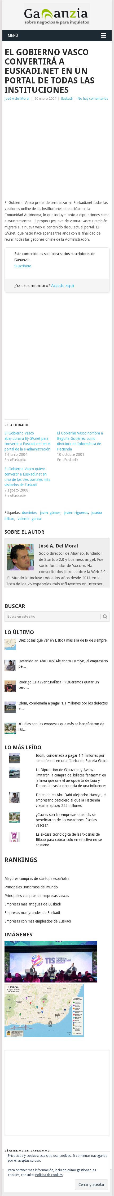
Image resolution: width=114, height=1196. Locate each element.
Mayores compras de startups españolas (37, 878)
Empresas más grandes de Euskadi (32, 913)
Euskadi (67, 98)
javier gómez (50, 512)
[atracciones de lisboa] (44, 1036)
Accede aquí (62, 285)
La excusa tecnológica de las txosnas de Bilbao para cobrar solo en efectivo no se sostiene (69, 839)
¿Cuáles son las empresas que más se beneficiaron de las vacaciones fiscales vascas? (66, 819)
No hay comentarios (93, 98)
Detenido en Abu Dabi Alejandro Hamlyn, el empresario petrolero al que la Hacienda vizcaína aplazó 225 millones (71, 800)
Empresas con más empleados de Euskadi (38, 921)
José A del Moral (17, 98)
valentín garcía (29, 519)
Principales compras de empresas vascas (37, 895)
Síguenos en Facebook (27, 1151)
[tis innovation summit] (51, 981)
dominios (29, 512)
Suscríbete (22, 266)
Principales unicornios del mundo (31, 887)
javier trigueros (76, 512)
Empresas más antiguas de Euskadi (33, 904)
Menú (13, 35)
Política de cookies (49, 1175)
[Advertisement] (57, 150)
